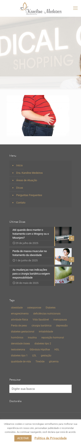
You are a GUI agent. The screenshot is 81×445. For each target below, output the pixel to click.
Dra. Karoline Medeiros (29, 172)
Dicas (19, 187)
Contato (20, 202)
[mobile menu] (75, 8)
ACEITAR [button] (23, 438)
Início (19, 165)
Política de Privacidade (50, 438)
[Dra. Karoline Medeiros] (40, 8)
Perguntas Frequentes (29, 195)
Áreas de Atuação (26, 180)
